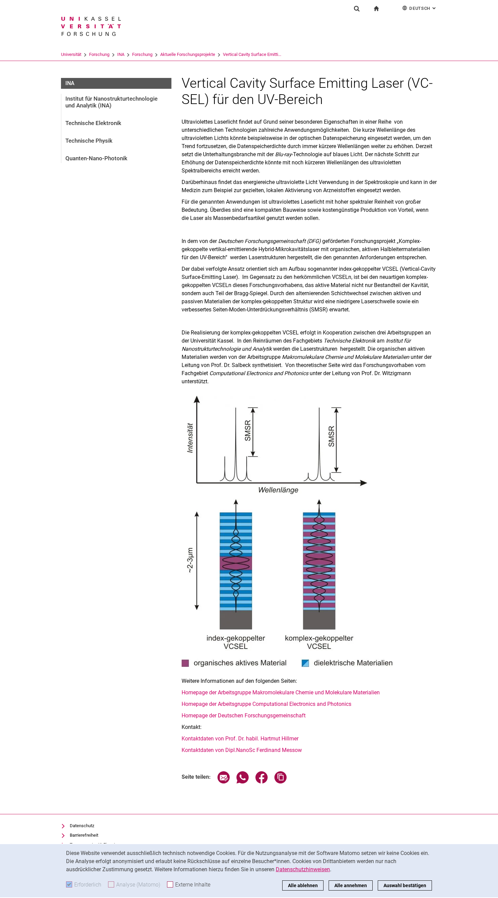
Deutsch (423, 8)
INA (120, 54)
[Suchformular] (356, 8)
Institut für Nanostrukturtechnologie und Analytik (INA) (111, 102)
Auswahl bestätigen (404, 885)
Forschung (99, 54)
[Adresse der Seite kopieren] (280, 781)
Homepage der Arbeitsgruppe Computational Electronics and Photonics (266, 704)
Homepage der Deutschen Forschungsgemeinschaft (244, 715)
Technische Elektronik (93, 123)
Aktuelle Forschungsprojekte (187, 54)
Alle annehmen (350, 885)
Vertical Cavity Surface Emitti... (252, 54)
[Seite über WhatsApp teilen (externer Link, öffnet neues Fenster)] (242, 781)
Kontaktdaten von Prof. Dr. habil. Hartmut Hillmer (240, 738)
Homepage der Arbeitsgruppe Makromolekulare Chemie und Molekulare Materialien (281, 692)
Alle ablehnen (303, 885)
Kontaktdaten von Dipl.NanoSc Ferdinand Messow (242, 750)
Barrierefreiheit (84, 835)
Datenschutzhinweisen (303, 869)
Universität (71, 54)
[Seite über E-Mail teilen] (223, 781)
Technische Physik (88, 140)
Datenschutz (82, 825)
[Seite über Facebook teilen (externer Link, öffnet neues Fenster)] (261, 781)
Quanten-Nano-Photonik (96, 158)
